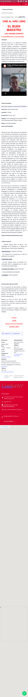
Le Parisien (5, 275)
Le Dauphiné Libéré (6, 259)
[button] (22, 4)
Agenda (3, 357)
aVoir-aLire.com (6, 251)
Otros (9, 357)
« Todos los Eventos (7, 9)
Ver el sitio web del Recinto (7, 372)
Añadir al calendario (12, 333)
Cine (7, 357)
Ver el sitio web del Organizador (18, 354)
